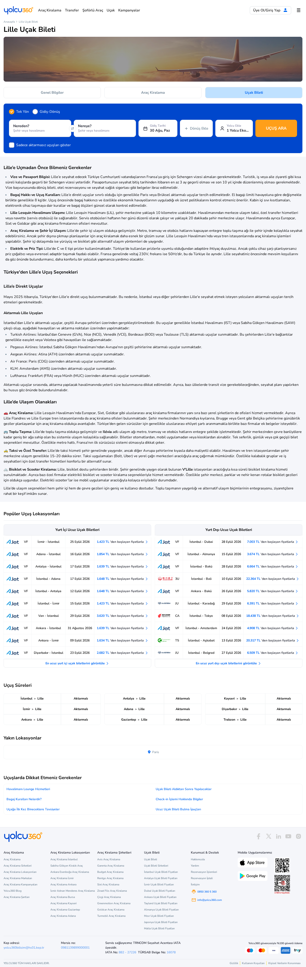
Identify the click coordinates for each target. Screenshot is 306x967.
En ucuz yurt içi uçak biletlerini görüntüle (75, 663)
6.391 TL (271, 603)
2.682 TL (121, 653)
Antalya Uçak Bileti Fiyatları (160, 878)
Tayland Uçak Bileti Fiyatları (160, 903)
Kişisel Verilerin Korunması (284, 963)
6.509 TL (271, 653)
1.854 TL (121, 554)
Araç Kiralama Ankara (63, 884)
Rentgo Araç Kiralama (110, 878)
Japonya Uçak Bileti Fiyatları (161, 922)
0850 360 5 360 (207, 891)
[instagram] (298, 836)
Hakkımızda (198, 859)
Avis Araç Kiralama (108, 859)
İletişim (195, 884)
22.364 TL (271, 579)
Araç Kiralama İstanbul (64, 859)
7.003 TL (271, 542)
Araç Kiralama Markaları (18, 878)
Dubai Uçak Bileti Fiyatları (159, 891)
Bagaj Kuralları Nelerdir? (23, 799)
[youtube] (288, 836)
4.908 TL (271, 628)
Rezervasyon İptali (202, 878)
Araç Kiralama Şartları (17, 897)
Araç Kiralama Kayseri (63, 903)
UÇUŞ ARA (276, 128)
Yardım (195, 865)
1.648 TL (121, 579)
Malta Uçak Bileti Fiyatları (159, 928)
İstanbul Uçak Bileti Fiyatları (161, 872)
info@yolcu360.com (209, 900)
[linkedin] (278, 836)
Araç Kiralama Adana (63, 916)
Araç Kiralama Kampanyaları (20, 884)
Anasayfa (9, 22)
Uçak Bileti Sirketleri (156, 865)
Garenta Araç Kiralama (110, 865)
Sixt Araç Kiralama (108, 884)
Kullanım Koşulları (253, 963)
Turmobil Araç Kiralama (111, 916)
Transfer (72, 10)
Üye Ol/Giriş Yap (267, 10)
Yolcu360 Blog (13, 891)
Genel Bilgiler (52, 92)
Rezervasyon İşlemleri (204, 872)
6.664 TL (271, 566)
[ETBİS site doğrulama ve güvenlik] (282, 884)
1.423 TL (121, 542)
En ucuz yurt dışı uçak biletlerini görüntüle (227, 663)
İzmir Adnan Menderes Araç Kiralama (72, 891)
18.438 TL (271, 616)
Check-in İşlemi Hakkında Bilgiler (179, 799)
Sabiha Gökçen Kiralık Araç (66, 865)
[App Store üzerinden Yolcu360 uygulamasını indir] (252, 862)
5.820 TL (271, 591)
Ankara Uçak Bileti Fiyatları (160, 897)
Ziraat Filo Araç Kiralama (112, 891)
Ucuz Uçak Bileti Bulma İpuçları (178, 809)
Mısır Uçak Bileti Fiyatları (159, 916)
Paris (155, 752)
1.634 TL (121, 640)
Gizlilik (234, 963)
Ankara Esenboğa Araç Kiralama (69, 872)
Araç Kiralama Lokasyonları (20, 872)
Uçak (111, 10)
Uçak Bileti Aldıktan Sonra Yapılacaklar (183, 789)
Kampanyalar (129, 10)
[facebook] (258, 836)
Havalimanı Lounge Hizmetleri (28, 789)
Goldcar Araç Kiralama (110, 909)
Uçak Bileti (254, 92)
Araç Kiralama (49, 10)
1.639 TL (121, 566)
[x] (269, 836)
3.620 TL (121, 616)
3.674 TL (271, 554)
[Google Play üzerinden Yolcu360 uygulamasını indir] (252, 875)
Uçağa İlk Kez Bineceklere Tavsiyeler (33, 809)
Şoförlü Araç (92, 10)
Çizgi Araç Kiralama (109, 897)
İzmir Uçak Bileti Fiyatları (159, 884)
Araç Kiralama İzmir (62, 878)
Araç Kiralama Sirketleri (18, 865)
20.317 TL (271, 640)
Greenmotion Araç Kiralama (113, 903)
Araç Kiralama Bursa (62, 897)
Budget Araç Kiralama (110, 872)
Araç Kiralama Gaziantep (65, 909)
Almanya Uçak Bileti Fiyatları (161, 909)
